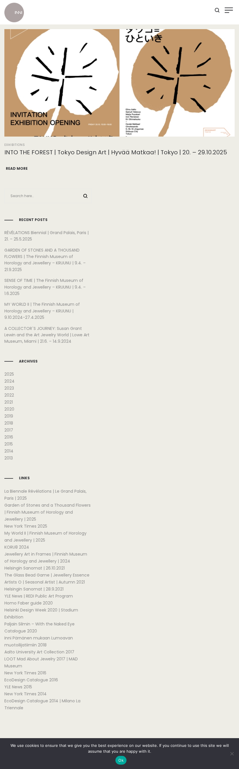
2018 (8, 423)
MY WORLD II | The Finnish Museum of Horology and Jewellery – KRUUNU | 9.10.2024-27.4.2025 (42, 310)
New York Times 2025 (25, 526)
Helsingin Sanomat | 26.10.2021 (34, 568)
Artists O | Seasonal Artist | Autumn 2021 (44, 582)
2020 (9, 409)
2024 (9, 381)
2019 (8, 416)
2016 (8, 437)
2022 (9, 395)
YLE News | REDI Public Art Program (38, 596)
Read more (17, 168)
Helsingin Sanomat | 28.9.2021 (34, 589)
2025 (9, 374)
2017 (8, 430)
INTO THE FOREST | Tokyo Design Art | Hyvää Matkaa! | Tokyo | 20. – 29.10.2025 (115, 152)
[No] (232, 753)
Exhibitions (14, 145)
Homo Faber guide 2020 (28, 603)
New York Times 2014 (25, 694)
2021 (8, 402)
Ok (121, 760)
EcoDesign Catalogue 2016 (31, 680)
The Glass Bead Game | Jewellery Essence (46, 575)
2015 (8, 444)
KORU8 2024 (16, 547)
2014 (8, 451)
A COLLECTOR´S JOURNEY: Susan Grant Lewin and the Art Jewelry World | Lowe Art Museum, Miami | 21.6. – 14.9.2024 (46, 335)
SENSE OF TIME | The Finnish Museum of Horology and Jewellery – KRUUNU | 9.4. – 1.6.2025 (45, 286)
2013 (8, 458)
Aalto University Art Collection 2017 (39, 652)
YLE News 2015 (18, 687)
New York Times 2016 (25, 673)
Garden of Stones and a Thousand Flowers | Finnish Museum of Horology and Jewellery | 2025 (47, 512)
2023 (9, 388)
